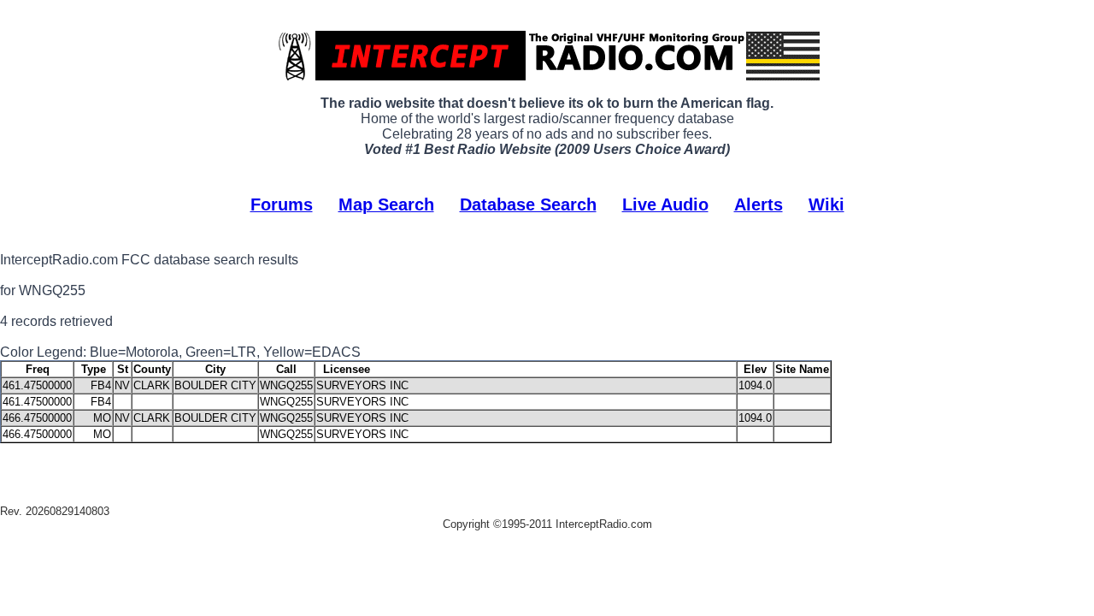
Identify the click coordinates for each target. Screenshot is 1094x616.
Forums (281, 204)
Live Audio (665, 204)
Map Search (386, 204)
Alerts (758, 204)
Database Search (528, 204)
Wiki (826, 204)
